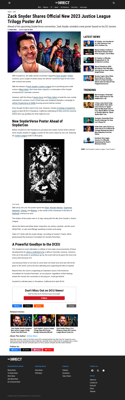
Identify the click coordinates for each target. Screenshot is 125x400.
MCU (39, 7)
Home (9, 12)
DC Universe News (14, 381)
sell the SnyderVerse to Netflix (24, 103)
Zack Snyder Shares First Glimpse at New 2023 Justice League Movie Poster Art (66, 330)
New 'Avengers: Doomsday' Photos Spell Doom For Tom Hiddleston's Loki (104, 96)
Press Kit (93, 385)
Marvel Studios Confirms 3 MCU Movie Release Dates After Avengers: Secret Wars (104, 52)
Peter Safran (52, 97)
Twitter (33, 133)
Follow (16, 349)
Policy (92, 388)
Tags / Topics (66, 376)
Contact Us (93, 382)
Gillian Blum (13, 30)
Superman (68, 208)
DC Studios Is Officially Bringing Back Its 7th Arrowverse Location (102, 60)
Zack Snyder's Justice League (95, 149)
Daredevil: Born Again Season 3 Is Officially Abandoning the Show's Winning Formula (102, 141)
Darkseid (15, 213)
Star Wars (74, 7)
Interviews (83, 7)
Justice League (21, 136)
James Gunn (38, 97)
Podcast (65, 370)
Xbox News (39, 370)
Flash (47, 208)
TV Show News (13, 373)
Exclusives (66, 373)
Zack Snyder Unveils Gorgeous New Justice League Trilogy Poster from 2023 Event (21, 330)
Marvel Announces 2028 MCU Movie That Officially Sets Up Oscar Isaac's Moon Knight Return (104, 69)
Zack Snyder (61, 76)
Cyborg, (24, 210)
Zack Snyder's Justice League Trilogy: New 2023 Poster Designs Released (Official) (44, 330)
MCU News (11, 376)
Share (18, 306)
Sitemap (92, 391)
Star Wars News (13, 379)
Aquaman (16, 210)
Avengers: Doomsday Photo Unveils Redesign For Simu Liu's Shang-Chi (104, 120)
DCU (14, 12)
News (56, 7)
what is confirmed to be (35, 252)
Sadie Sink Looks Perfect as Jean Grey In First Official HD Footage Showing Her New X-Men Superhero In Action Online (104, 130)
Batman (34, 210)
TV (51, 7)
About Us (93, 379)
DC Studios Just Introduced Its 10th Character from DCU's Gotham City (104, 43)
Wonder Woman (56, 208)
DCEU (70, 76)
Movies (45, 7)
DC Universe (65, 7)
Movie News (12, 370)
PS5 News (38, 373)
